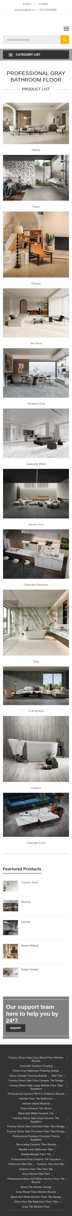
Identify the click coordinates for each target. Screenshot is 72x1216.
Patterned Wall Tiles (20, 1164)
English (27, 3)
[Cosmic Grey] (10, 885)
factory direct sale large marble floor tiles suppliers (36, 1087)
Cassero (36, 787)
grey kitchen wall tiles (36, 1173)
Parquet (36, 283)
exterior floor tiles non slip (36, 1168)
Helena (36, 149)
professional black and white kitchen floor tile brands (36, 1180)
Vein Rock (36, 343)
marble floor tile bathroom (36, 1098)
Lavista (25, 921)
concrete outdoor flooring (36, 1065)
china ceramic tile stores (36, 1108)
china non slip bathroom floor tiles (36, 1201)
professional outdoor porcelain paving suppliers (36, 1138)
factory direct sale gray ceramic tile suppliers (36, 1120)
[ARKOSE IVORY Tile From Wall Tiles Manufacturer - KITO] (36, 493)
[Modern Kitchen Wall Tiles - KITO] (36, 433)
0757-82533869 (48, 9)
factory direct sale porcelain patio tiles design (36, 1131)
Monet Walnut (29, 945)
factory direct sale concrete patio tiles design (36, 1126)
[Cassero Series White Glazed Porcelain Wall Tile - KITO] (36, 748)
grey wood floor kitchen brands (36, 1191)
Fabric (36, 206)
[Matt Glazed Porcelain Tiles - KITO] (36, 312)
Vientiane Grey (36, 403)
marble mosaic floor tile (36, 1154)
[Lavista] (10, 927)
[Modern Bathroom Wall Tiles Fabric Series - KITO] (36, 177)
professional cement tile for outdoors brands (36, 1093)
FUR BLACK (36, 711)
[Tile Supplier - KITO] (36, 244)
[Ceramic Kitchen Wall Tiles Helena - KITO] (36, 123)
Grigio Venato (29, 969)
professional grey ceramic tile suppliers (36, 1159)
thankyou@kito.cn (25, 9)
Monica (25, 901)
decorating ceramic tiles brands (36, 1144)
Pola (36, 661)
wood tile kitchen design (36, 1187)
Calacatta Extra (36, 842)
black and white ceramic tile (36, 1113)
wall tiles (57, 1075)
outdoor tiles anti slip (50, 1164)
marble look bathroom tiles (36, 1149)
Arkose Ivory (36, 524)
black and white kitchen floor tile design (36, 1196)
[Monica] (10, 905)
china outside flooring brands (28, 1075)
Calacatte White (36, 463)
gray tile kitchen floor (36, 1206)
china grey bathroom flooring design (36, 1070)
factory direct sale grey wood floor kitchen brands (36, 1059)
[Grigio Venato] (10, 972)
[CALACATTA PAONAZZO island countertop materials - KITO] (36, 553)
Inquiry (15, 1028)
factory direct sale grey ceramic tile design (36, 1080)
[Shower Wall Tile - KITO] (36, 372)
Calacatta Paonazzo (36, 584)
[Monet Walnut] (10, 951)
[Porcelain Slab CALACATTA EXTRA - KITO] (36, 814)
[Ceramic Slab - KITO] (36, 685)
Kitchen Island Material (36, 1103)
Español (43, 3)
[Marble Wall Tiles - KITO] (36, 622)
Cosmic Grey (29, 882)
